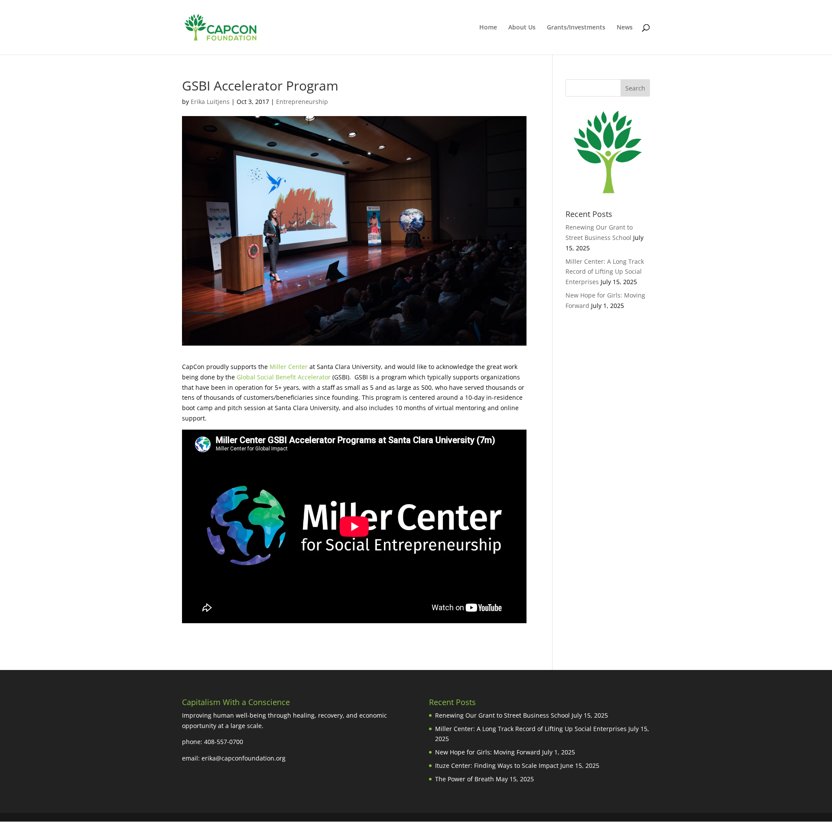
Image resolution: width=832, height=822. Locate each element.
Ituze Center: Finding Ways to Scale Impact (497, 765)
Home (488, 27)
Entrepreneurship (302, 101)
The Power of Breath (464, 779)
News (625, 27)
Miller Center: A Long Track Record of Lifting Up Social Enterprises (605, 271)
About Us (522, 27)
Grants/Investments (576, 27)
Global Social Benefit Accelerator (284, 377)
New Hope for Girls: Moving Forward (487, 752)
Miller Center (289, 366)
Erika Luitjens (210, 101)
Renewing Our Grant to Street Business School (502, 715)
